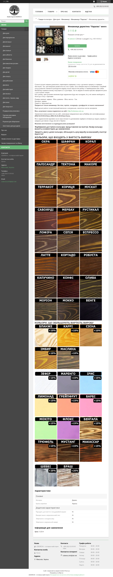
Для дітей (6, 72)
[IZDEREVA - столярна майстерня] (14, 10)
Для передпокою (9, 38)
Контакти (76, 12)
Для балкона (7, 59)
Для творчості (8, 107)
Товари (4, 29)
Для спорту (6, 76)
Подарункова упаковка (11, 111)
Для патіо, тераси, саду (11, 98)
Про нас (4, 130)
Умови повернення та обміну (11, 143)
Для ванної (6, 46)
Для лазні (6, 102)
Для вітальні (7, 42)
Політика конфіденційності (76, 575)
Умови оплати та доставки (10, 139)
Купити (77, 46)
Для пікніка (6, 94)
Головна (39, 12)
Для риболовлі (8, 81)
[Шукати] (26, 21)
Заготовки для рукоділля (11, 126)
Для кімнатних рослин (10, 63)
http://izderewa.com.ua (75, 111)
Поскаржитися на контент (58, 575)
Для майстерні (8, 89)
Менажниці (65, 19)
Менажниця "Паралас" (79, 19)
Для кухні (6, 33)
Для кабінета (7, 55)
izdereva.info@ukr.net (8, 182)
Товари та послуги (45, 19)
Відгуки (3, 135)
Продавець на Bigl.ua (56, 573)
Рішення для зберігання (11, 122)
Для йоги (6, 85)
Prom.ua (67, 571)
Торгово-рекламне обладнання (9, 116)
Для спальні (7, 50)
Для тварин (7, 68)
